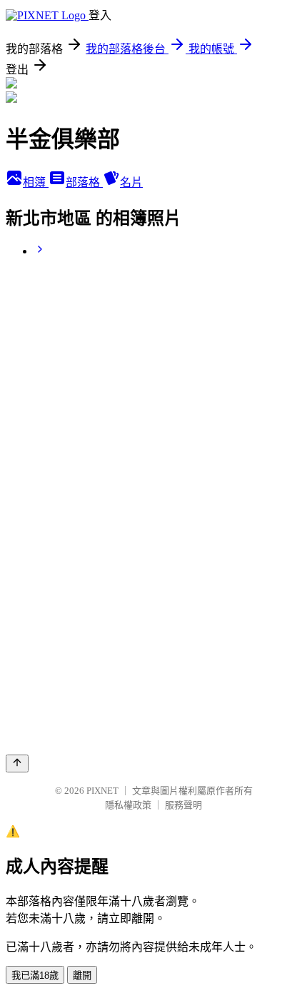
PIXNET (102, 790)
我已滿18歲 (35, 975)
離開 (82, 975)
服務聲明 (183, 805)
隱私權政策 (128, 805)
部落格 (84, 182)
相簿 (36, 182)
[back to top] (17, 763)
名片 (131, 182)
